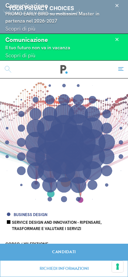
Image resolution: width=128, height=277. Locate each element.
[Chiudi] (117, 5)
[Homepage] (64, 69)
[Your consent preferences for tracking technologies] (117, 266)
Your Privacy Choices (41, 8)
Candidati (64, 252)
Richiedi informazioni (64, 268)
